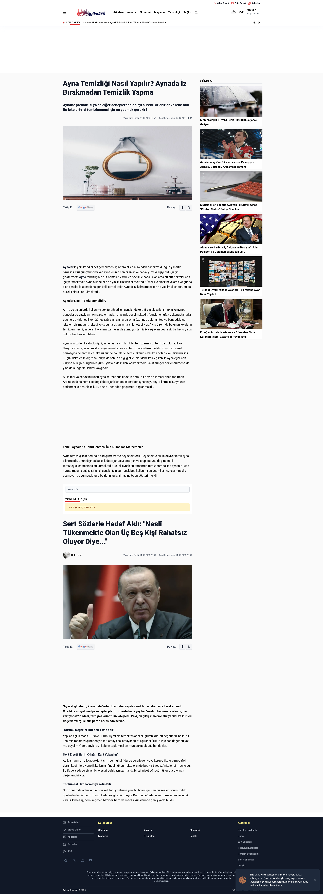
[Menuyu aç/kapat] (64, 12)
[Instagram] (82, 860)
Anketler (256, 3)
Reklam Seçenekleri (249, 853)
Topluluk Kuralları (248, 848)
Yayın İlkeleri (245, 842)
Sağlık (187, 12)
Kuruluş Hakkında (247, 830)
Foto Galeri (240, 3)
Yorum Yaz (74, 489)
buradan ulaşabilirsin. (271, 885)
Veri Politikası (246, 859)
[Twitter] (74, 860)
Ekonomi (145, 12)
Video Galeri (223, 3)
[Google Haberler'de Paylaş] (85, 208)
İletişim (242, 865)
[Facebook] (66, 860)
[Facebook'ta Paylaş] (182, 208)
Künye (241, 836)
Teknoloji (174, 12)
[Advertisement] (161, 49)
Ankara (131, 12)
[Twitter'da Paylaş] (189, 208)
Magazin (159, 12)
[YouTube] (91, 860)
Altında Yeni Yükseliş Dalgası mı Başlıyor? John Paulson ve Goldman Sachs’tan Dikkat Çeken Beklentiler (138, 22)
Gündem (118, 12)
